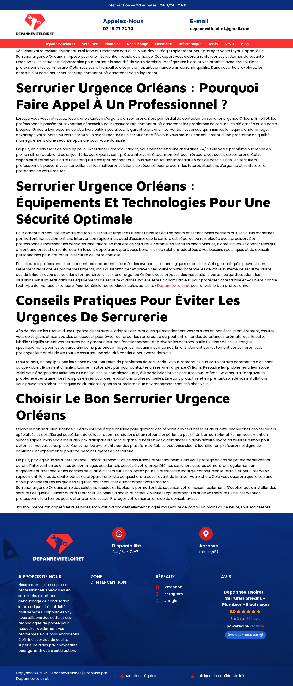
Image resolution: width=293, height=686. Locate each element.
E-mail (199, 20)
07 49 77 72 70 (118, 28)
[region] (146, 670)
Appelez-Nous (123, 20)
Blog (245, 44)
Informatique (190, 44)
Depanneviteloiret (59, 44)
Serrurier (90, 44)
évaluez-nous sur (243, 634)
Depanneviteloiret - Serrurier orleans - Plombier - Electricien (245, 598)
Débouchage (137, 44)
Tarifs (213, 44)
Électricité (163, 44)
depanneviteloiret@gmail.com (220, 28)
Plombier (112, 44)
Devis (229, 44)
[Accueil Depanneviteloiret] (35, 25)
